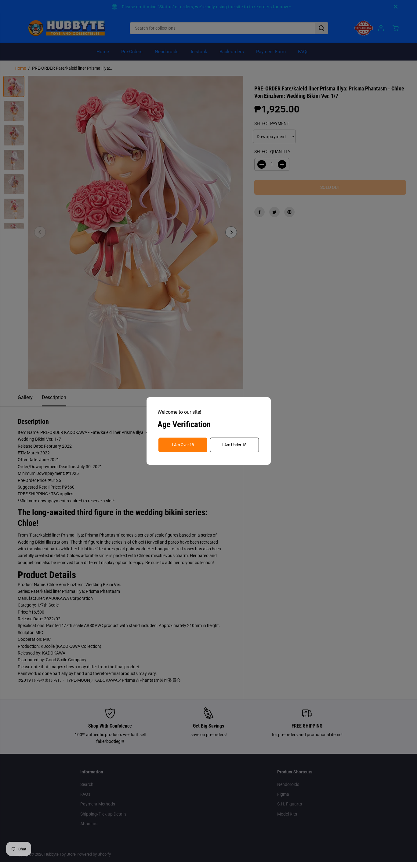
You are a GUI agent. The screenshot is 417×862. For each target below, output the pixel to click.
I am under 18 (234, 444)
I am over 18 (183, 444)
